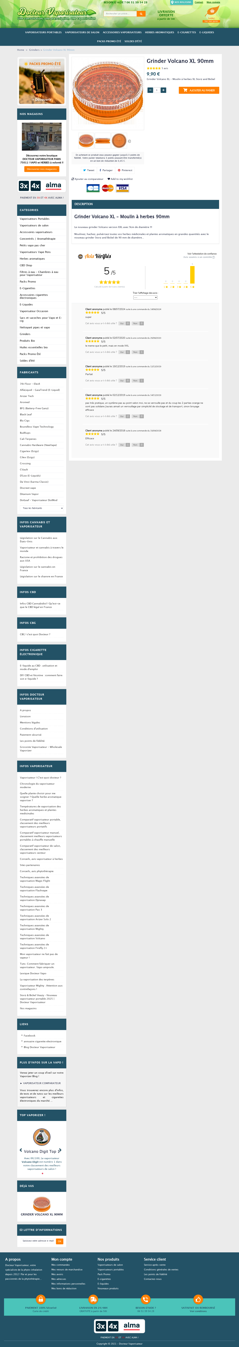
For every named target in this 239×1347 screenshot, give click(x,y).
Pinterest (126, 170)
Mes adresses (58, 1279)
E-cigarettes (104, 1279)
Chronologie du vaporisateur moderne (37, 785)
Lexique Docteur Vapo (33, 973)
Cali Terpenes (28, 439)
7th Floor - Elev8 (30, 384)
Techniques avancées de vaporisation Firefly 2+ (34, 946)
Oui (124, 323)
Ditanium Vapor (29, 494)
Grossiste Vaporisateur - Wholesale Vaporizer (41, 749)
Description (84, 204)
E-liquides (103, 1284)
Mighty (22, 1162)
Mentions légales (30, 722)
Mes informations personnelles (68, 1284)
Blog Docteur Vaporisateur (39, 1047)
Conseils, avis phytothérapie (37, 871)
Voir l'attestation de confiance (202, 253)
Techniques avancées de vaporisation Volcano (34, 937)
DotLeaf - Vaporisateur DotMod (38, 500)
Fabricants (29, 372)
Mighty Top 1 (38, 1150)
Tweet (90, 170)
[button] (20, 1149)
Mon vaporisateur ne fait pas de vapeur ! (39, 956)
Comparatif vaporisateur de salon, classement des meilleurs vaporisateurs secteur (40, 849)
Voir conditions (198, 1311)
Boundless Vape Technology (37, 427)
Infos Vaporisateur (36, 766)
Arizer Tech (27, 396)
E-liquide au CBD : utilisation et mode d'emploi (38, 667)
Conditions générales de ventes (161, 1270)
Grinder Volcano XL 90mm (42, 1214)
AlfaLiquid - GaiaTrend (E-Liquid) (40, 390)
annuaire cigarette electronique (42, 1041)
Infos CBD (28, 592)
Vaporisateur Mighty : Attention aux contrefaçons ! (41, 987)
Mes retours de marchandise (66, 1270)
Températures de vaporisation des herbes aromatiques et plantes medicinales (40, 810)
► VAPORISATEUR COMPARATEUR (40, 1083)
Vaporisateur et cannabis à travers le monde (42, 549)
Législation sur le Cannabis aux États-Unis (38, 540)
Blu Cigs (25, 420)
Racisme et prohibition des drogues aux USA (41, 559)
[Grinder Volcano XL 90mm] (86, 140)
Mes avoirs (57, 1274)
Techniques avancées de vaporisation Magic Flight (35, 879)
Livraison (25, 716)
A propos (25, 710)
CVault (24, 469)
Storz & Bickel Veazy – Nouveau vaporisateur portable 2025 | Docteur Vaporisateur (38, 998)
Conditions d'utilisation (34, 729)
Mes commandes (60, 1265)
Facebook (29, 1036)
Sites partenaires (30, 865)
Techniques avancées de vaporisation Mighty (34, 927)
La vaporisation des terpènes (37, 979)
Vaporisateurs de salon (110, 1265)
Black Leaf (26, 414)
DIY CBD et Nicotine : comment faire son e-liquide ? (41, 677)
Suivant (129, 141)
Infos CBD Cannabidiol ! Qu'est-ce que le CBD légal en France (40, 605)
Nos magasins (183, 2)
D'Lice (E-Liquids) (30, 476)
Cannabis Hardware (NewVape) (38, 445)
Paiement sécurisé (30, 735)
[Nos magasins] (42, 137)
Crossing (25, 463)
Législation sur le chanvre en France (41, 576)
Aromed (25, 402)
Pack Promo (104, 1274)
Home (20, 50)
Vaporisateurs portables (111, 1270)
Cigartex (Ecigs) (29, 451)
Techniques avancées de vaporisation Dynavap (34, 898)
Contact (199, 2)
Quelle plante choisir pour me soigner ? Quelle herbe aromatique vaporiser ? (40, 797)
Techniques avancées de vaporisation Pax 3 (34, 908)
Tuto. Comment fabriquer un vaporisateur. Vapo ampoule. (37, 965)
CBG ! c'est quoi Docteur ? (35, 634)
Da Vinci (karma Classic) (34, 482)
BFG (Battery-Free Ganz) (34, 408)
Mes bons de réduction (63, 1289)
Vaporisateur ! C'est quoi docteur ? (40, 778)
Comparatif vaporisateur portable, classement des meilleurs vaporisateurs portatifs (40, 823)
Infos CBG (28, 623)
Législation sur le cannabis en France (37, 569)
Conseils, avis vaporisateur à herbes (41, 859)
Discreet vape (28, 488)
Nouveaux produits (108, 1289)
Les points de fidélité (32, 741)
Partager (107, 170)
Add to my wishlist (121, 179)
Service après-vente (155, 1265)
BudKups (25, 433)
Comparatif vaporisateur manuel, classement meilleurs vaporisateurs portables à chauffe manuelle (41, 836)
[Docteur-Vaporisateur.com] (59, 13)
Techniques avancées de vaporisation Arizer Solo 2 (35, 918)
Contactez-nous (153, 1279)
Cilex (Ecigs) (27, 457)
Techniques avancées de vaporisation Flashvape (34, 889)
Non (137, 323)
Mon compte (213, 2)
